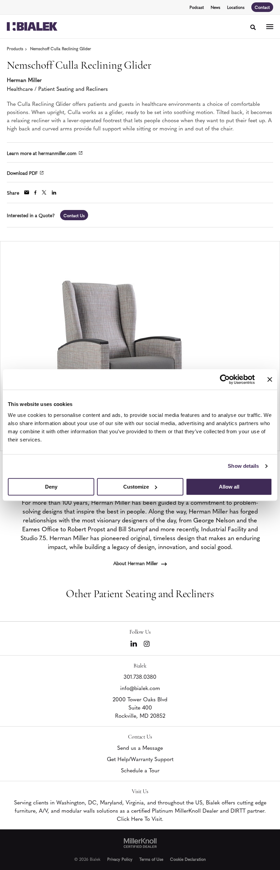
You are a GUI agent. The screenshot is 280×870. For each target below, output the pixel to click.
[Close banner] (269, 379)
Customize (136, 487)
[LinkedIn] (133, 644)
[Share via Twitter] (44, 192)
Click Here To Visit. (140, 818)
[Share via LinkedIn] (54, 193)
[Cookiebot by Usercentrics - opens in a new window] (225, 379)
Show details (243, 466)
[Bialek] (32, 26)
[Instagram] (147, 644)
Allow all (229, 487)
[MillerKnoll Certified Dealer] (140, 843)
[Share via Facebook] (35, 193)
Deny (51, 487)
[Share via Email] (26, 192)
